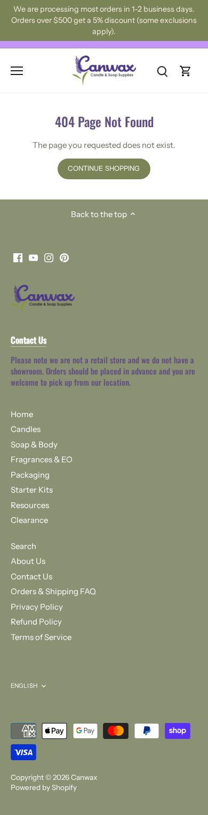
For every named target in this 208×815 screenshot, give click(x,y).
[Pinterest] (64, 257)
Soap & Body (34, 444)
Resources (30, 505)
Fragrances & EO (42, 459)
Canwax (84, 777)
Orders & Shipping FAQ (53, 591)
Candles (26, 429)
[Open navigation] (17, 70)
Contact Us (31, 576)
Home (22, 414)
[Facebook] (17, 257)
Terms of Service (41, 637)
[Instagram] (48, 257)
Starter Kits (32, 490)
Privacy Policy (37, 607)
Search (23, 546)
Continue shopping (104, 168)
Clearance (29, 520)
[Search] (162, 70)
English (24, 685)
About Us (28, 561)
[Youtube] (33, 257)
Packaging (30, 475)
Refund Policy (36, 622)
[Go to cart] (185, 70)
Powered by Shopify (44, 787)
